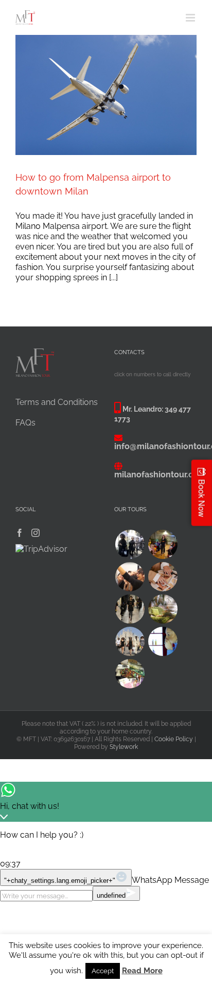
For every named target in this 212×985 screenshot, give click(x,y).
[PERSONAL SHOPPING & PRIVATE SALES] (129, 641)
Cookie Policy (173, 739)
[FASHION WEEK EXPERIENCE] (129, 544)
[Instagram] (35, 533)
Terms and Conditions (56, 402)
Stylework (124, 746)
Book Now (202, 498)
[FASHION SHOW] (162, 544)
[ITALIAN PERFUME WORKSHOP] (162, 641)
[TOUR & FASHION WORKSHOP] (129, 674)
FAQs (25, 423)
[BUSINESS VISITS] (162, 577)
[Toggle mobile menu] (191, 17)
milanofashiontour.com (160, 474)
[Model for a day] (129, 609)
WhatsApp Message (170, 880)
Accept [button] (103, 971)
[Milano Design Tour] (162, 609)
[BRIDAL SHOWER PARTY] (129, 577)
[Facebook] (19, 533)
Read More (142, 970)
